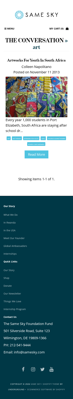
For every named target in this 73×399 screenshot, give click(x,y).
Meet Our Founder (14, 238)
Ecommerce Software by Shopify (46, 389)
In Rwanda (10, 222)
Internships (10, 253)
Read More (36, 154)
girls (43, 138)
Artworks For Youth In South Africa (36, 60)
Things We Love (12, 301)
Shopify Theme (51, 384)
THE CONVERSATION (34, 40)
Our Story (9, 270)
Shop (6, 278)
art (8, 138)
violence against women (56, 138)
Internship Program (15, 309)
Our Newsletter (12, 293)
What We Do (10, 214)
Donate (8, 285)
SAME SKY (36, 384)
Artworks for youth (31, 138)
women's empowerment (36, 144)
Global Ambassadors (15, 246)
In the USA (9, 230)
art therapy (17, 138)
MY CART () (57, 28)
